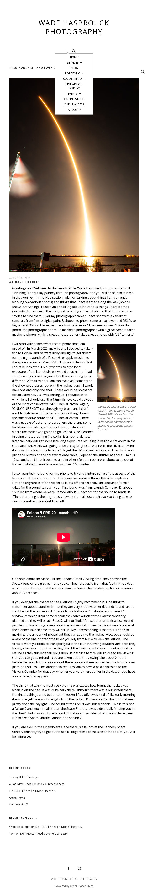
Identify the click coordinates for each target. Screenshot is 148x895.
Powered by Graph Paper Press (74, 886)
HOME (74, 57)
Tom (12, 833)
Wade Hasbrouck (19, 827)
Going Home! (17, 797)
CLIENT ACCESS (74, 104)
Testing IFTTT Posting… (24, 777)
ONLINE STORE (74, 99)
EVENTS (73, 93)
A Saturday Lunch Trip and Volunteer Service (36, 784)
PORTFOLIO (72, 73)
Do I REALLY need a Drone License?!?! (33, 791)
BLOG (74, 68)
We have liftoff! (24, 282)
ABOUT (72, 110)
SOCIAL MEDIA (72, 78)
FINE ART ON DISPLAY (74, 86)
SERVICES (73, 62)
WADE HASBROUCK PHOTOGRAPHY (74, 27)
